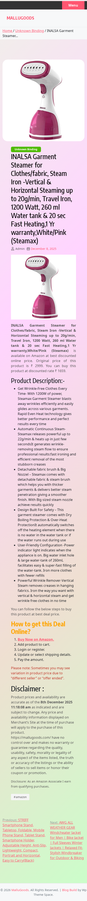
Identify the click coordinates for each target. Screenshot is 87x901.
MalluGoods (20, 17)
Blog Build (69, 890)
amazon (20, 797)
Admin (20, 249)
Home (8, 30)
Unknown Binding (29, 30)
